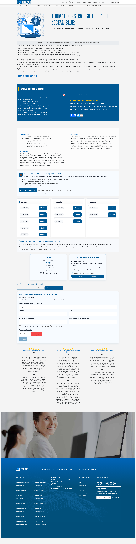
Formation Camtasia (39, 511)
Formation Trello (21, 508)
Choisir (42, 208)
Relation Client (20, 519)
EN (107, 2)
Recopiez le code (25, 330)
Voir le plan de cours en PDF (84, 273)
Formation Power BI (21, 490)
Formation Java (20, 513)
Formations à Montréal (50, 469)
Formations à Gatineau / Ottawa (69, 469)
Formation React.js (21, 500)
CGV (80, 487)
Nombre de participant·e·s (79, 318)
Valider (23, 339)
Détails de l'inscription (28, 76)
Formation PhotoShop (40, 503)
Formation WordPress (40, 482)
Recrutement (82, 480)
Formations (81, 2)
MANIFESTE (29, 5)
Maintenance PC (38, 513)
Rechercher (114, 2)
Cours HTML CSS (20, 487)
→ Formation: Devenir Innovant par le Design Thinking (89, 109)
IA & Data (71, 5)
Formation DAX (38, 526)
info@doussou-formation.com (51, 190)
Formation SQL (20, 480)
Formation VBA (38, 480)
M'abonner (115, 497)
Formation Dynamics (21, 524)
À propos (72, 2)
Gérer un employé (21, 498)
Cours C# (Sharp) (38, 521)
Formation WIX (38, 485)
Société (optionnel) (26, 318)
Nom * (21, 310)
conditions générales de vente (52, 326)
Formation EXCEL (20, 485)
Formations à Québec (89, 469)
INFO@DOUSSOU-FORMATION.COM (43, 249)
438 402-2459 (70, 190)
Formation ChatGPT (21, 506)
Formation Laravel (39, 498)
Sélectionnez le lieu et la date (30, 303)
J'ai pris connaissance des (43, 326)
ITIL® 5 (80, 5)
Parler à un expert (28, 190)
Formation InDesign (39, 493)
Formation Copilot (21, 521)
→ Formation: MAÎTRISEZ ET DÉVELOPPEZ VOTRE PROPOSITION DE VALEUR (93, 106)
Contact (102, 2)
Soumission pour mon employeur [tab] (31, 288)
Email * (71, 310)
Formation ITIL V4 (39, 490)
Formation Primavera (40, 524)
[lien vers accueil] (22, 469)
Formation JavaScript (22, 493)
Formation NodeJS (39, 506)
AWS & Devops (60, 5)
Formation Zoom (20, 503)
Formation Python (21, 511)
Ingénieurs (47, 5)
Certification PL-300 (39, 516)
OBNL (38, 5)
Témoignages (92, 2)
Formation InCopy (39, 495)
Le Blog (81, 482)
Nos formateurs (83, 493)
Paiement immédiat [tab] (54, 288)
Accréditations (83, 485)
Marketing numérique (94, 5)
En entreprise (83, 495)
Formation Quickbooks (22, 482)
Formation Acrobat (21, 516)
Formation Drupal (39, 487)
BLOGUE (19, 5)
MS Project (19, 495)
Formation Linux (38, 500)
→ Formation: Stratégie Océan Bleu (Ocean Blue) (87, 103)
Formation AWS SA (39, 519)
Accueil (64, 2)
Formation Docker (39, 508)
